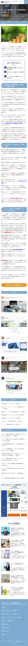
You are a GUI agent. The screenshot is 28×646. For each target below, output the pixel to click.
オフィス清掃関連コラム (9, 620)
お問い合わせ (7, 631)
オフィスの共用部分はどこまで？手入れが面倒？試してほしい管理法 (13, 449)
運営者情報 (6, 627)
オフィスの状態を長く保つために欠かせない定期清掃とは (13, 469)
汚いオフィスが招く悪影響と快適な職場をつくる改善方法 (13, 464)
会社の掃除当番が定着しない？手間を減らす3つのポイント (13, 444)
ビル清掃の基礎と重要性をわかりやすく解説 (13, 478)
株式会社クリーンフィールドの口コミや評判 (13, 415)
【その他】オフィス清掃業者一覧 (11, 614)
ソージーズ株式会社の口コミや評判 (10, 424)
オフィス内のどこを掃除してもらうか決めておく (15, 77)
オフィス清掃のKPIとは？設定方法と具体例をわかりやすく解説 (13, 440)
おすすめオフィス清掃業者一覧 (14, 285)
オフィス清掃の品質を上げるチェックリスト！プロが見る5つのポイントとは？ (13, 459)
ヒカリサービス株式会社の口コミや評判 (11, 421)
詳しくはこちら (14, 514)
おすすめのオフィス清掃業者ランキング (12, 610)
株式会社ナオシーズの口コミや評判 (10, 404)
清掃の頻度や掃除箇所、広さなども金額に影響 (15, 68)
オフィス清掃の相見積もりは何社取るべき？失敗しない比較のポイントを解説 (13, 435)
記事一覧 (6, 624)
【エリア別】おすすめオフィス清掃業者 (12, 617)
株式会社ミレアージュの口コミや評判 (11, 418)
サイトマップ (7, 634)
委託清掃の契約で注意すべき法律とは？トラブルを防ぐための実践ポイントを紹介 (13, 454)
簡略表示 (14, 65)
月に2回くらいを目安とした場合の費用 (15, 72)
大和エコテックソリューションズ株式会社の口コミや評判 (13, 407)
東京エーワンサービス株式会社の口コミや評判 (13, 412)
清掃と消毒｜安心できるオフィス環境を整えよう (13, 474)
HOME (5, 607)
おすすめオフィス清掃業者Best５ (11, 603)
